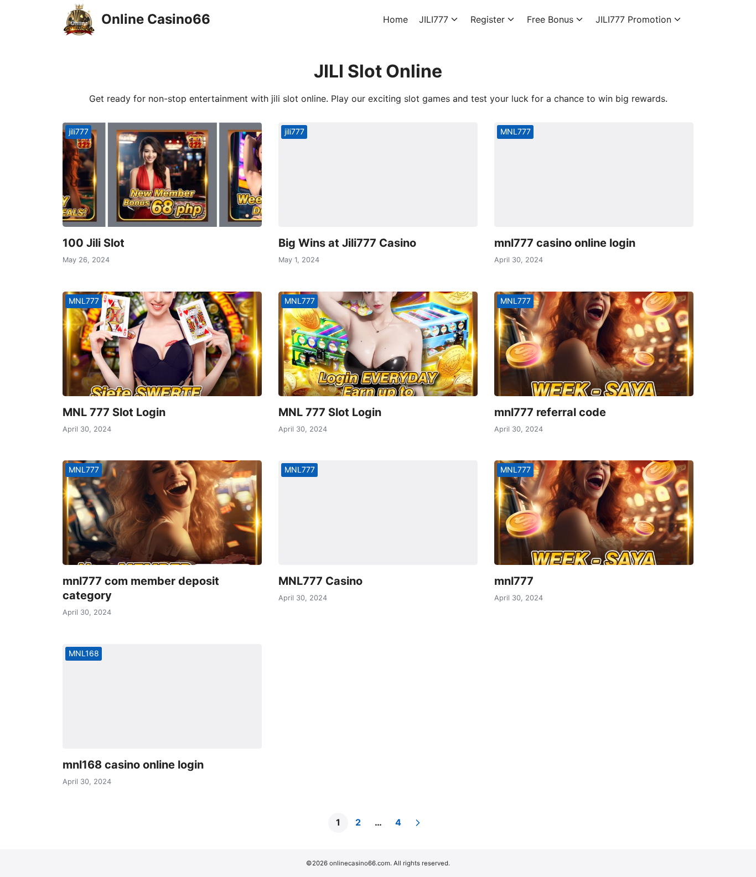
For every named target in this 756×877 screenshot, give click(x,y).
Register (487, 19)
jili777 (79, 131)
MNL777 (515, 131)
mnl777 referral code (550, 412)
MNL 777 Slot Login (114, 412)
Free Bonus (550, 19)
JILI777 (433, 19)
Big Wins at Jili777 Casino (347, 243)
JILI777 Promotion (633, 19)
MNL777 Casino (320, 581)
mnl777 (514, 581)
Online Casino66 (155, 19)
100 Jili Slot (94, 243)
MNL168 (84, 653)
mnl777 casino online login (564, 243)
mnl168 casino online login (133, 764)
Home (395, 19)
